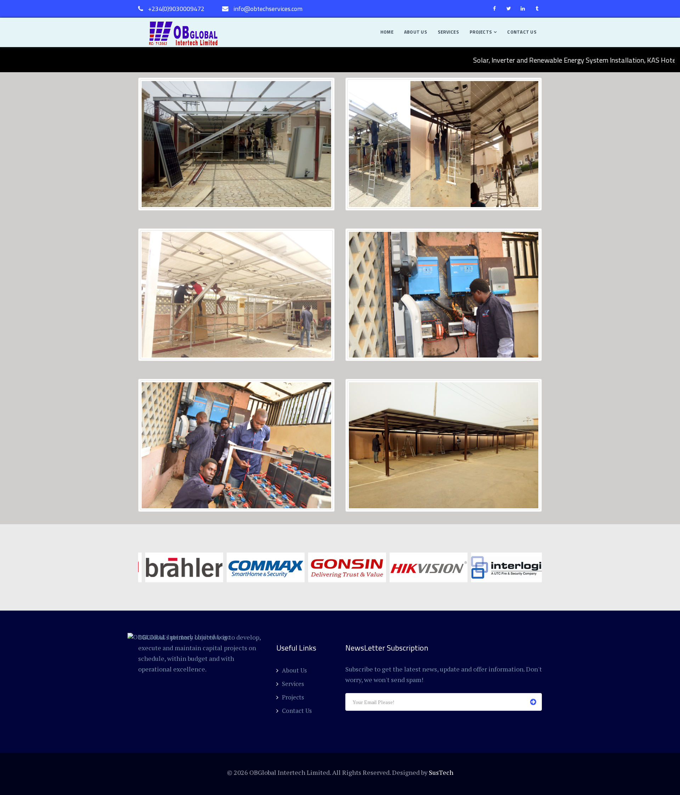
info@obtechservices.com (267, 8)
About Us (415, 31)
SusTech (441, 772)
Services (448, 31)
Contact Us (522, 31)
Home (386, 31)
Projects (481, 31)
